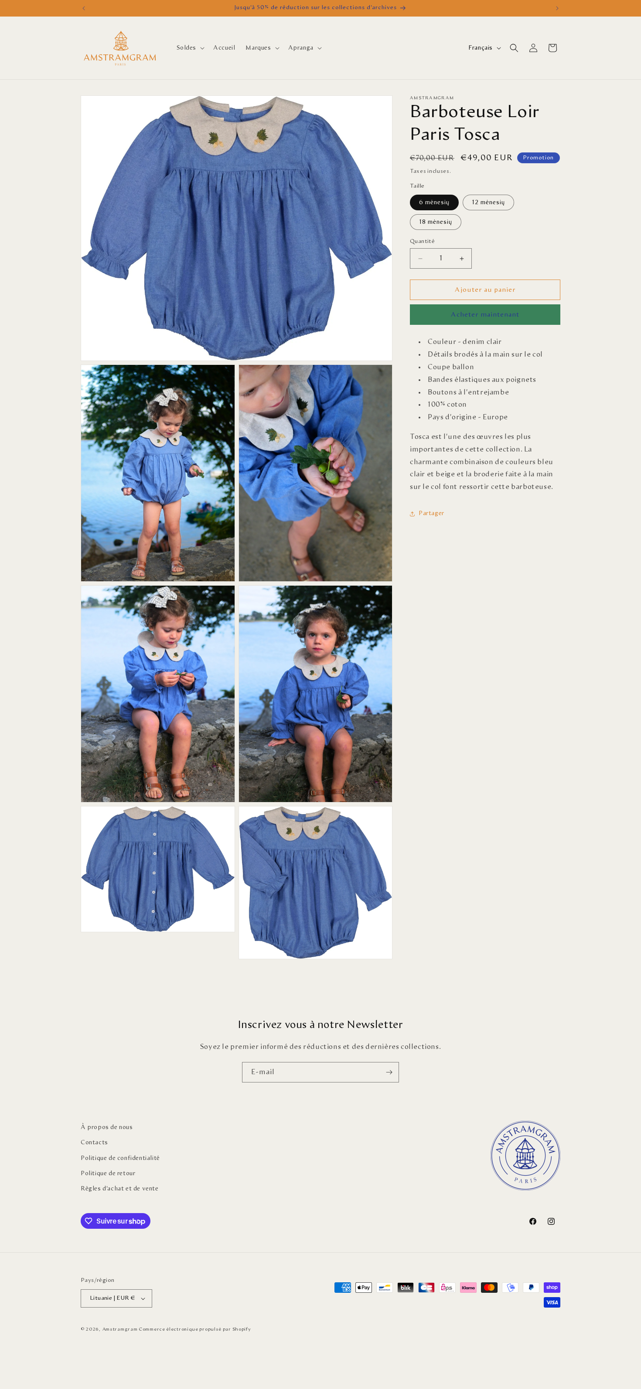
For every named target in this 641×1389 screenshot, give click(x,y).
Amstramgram (120, 1329)
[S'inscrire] (389, 1072)
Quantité (422, 241)
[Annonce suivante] (557, 8)
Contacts (94, 1143)
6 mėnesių (434, 202)
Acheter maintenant (485, 315)
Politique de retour (108, 1173)
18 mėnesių (435, 222)
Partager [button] (431, 514)
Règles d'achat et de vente (120, 1189)
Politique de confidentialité (120, 1158)
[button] (189, 48)
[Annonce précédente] (83, 8)
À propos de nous (107, 1127)
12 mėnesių (488, 202)
